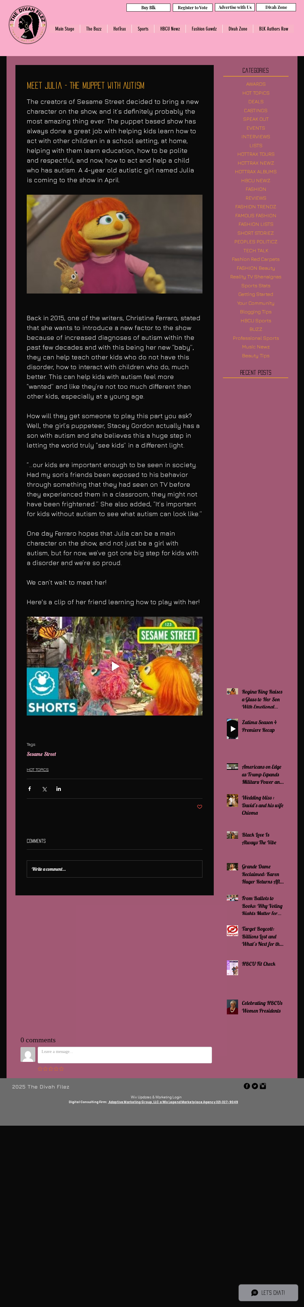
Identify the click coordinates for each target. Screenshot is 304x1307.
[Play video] (114, 666)
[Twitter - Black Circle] (255, 1086)
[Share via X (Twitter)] (44, 789)
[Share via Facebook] (29, 789)
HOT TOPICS (38, 769)
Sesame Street (41, 754)
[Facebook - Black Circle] (247, 1086)
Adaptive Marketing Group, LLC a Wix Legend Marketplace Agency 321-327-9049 (173, 1102)
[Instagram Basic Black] (263, 1086)
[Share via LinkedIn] (58, 789)
